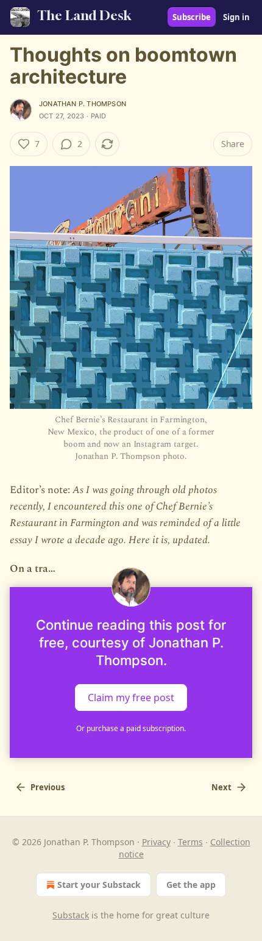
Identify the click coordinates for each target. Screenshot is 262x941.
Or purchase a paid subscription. (131, 728)
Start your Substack (99, 884)
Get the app (191, 884)
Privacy (156, 842)
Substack (70, 915)
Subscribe (191, 17)
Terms (190, 842)
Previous (47, 787)
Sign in (236, 17)
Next (221, 787)
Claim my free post (131, 697)
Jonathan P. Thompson (82, 103)
